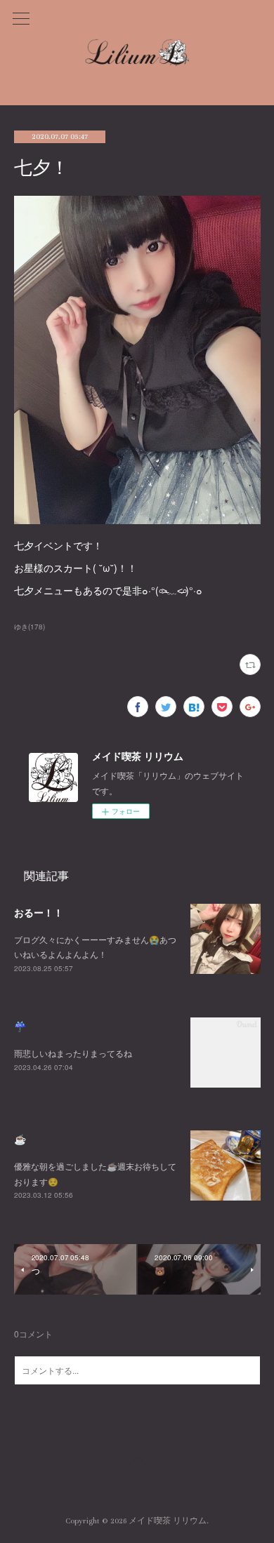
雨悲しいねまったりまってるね (73, 1053)
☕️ (20, 1139)
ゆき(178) (29, 627)
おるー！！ (38, 912)
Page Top (137, 1464)
